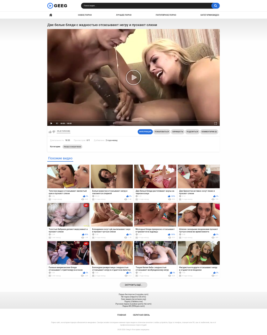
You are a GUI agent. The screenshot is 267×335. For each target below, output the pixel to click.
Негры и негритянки (72, 147)
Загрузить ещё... (133, 285)
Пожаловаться (162, 132)
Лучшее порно (124, 15)
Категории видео (210, 15)
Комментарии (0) (209, 132)
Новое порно (85, 15)
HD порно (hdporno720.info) (133, 297)
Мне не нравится (53, 131)
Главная (50, 15)
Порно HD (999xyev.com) (134, 306)
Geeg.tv (129, 330)
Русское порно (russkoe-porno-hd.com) (133, 304)
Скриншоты (177, 132)
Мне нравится (50, 131)
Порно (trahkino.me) (133, 301)
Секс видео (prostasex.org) (133, 299)
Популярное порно (166, 15)
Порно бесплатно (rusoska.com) (133, 294)
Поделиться (192, 132)
